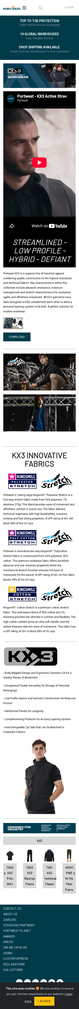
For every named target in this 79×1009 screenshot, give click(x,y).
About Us (10, 914)
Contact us (12, 908)
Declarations (14, 964)
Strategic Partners (18, 925)
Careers (9, 919)
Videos (8, 942)
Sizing (7, 953)
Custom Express (15, 958)
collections (13, 969)
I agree (44, 1001)
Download (17, 336)
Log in (69, 7)
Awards (9, 936)
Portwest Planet (17, 930)
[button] (40, 8)
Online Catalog (15, 947)
